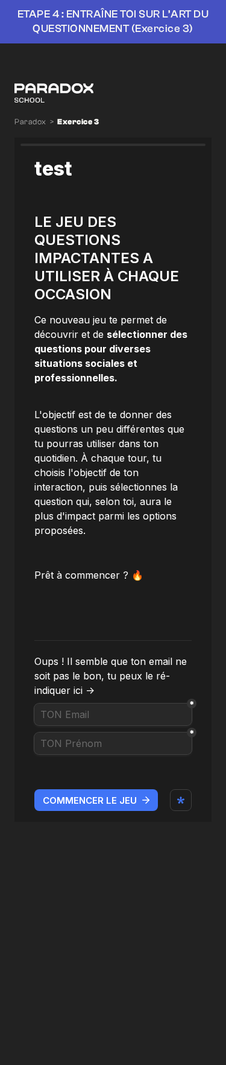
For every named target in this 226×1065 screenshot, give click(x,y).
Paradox (30, 121)
